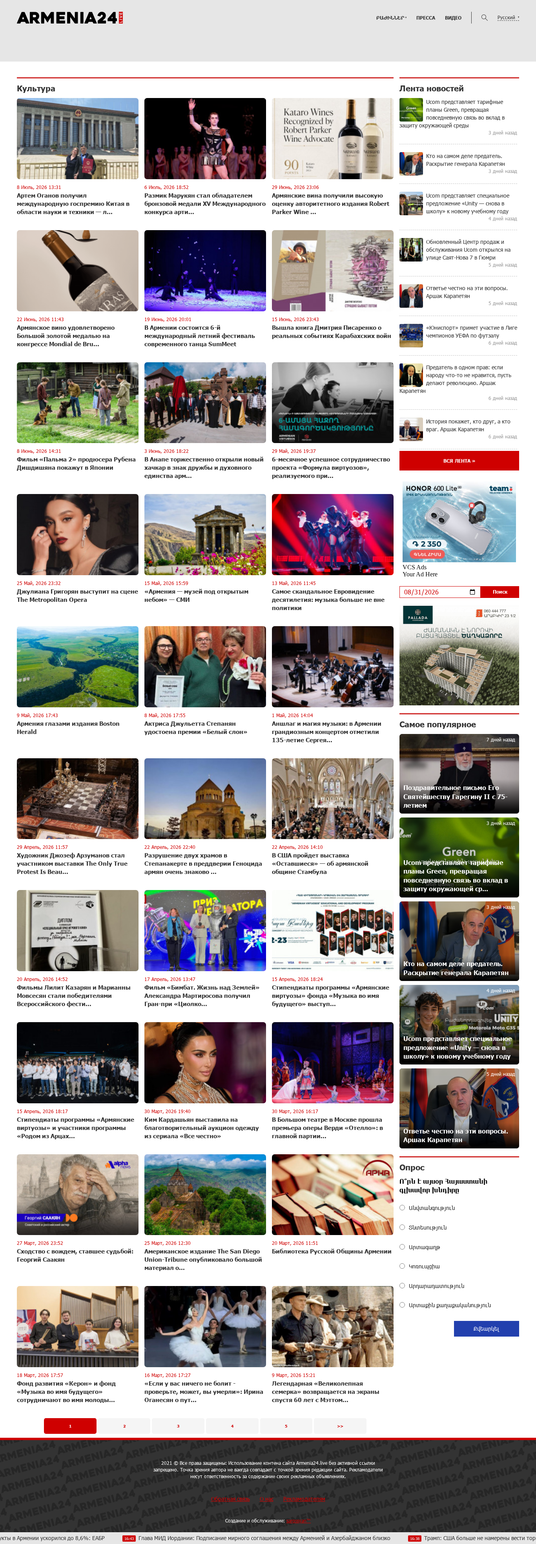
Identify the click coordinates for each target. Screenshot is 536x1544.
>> (340, 1426)
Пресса (425, 17)
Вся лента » (459, 460)
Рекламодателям (304, 1498)
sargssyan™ (298, 1520)
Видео (453, 17)
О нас (266, 1498)
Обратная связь (230, 1498)
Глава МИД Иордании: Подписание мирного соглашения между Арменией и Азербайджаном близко (184, 1538)
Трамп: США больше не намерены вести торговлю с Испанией (422, 1538)
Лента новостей (431, 88)
